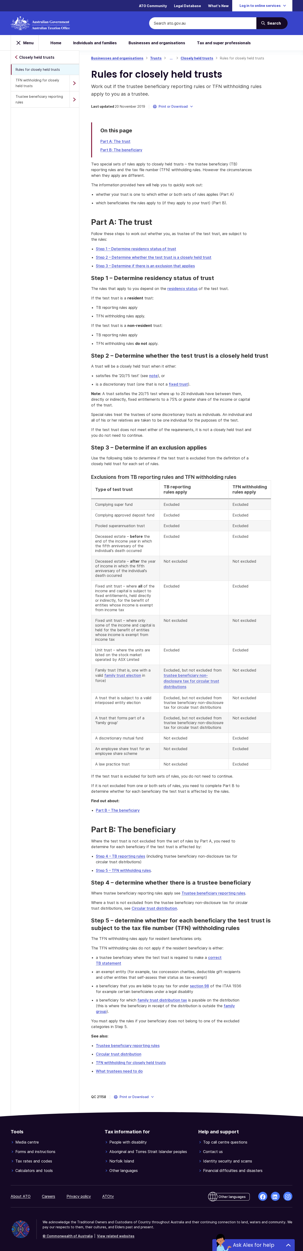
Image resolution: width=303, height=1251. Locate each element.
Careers (48, 1196)
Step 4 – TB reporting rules (120, 856)
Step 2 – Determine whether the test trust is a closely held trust (153, 257)
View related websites (115, 1236)
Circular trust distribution (154, 908)
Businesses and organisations (157, 42)
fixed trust (178, 384)
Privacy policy (79, 1196)
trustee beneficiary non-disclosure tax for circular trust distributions (191, 681)
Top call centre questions (225, 1142)
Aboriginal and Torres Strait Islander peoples (148, 1151)
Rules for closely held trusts (38, 69)
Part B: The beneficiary (121, 149)
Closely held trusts (197, 58)
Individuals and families (95, 42)
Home (55, 42)
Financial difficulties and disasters (233, 1170)
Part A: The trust (115, 141)
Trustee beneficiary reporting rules (39, 99)
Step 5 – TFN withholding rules (123, 870)
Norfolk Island (121, 1161)
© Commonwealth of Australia (68, 1236)
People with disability (128, 1142)
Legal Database (187, 6)
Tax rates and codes (33, 1161)
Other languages (123, 1170)
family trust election (122, 675)
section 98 (199, 986)
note (153, 375)
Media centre (27, 1142)
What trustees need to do (119, 1071)
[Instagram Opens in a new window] (287, 1196)
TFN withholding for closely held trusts (37, 83)
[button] (173, 106)
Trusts (156, 58)
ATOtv (108, 1196)
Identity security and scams (227, 1161)
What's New (218, 6)
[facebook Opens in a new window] (262, 1196)
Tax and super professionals (224, 42)
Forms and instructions (35, 1151)
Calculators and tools (34, 1170)
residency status (182, 288)
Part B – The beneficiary (118, 810)
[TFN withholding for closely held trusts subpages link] (74, 83)
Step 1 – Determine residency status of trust (136, 248)
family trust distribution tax (162, 1000)
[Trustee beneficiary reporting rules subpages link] (74, 99)
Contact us (213, 1151)
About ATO (21, 1196)
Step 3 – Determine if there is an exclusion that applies (145, 265)
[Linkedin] (275, 1196)
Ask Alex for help (253, 1245)
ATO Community (153, 6)
